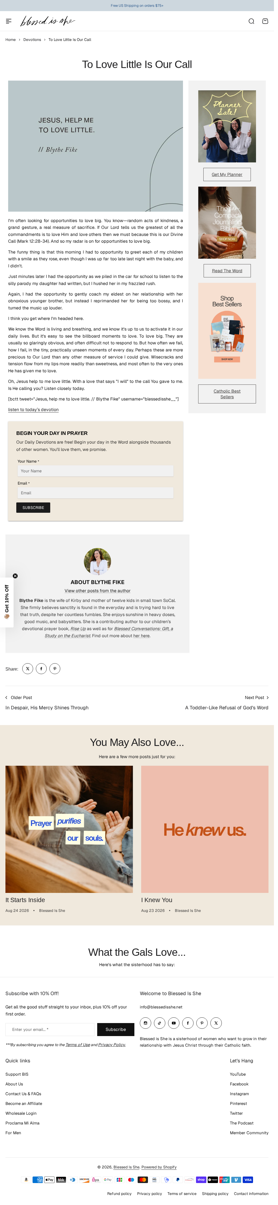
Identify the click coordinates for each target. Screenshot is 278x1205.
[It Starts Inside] (69, 829)
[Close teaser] (15, 576)
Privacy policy (149, 1193)
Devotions (32, 39)
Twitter (236, 1113)
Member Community (249, 1132)
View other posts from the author (98, 591)
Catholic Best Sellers (227, 394)
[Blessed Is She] (47, 21)
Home (10, 39)
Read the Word (227, 271)
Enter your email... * (30, 1029)
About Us (14, 1084)
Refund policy (119, 1193)
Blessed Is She (126, 1167)
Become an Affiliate (23, 1103)
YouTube (238, 1074)
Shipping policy (215, 1193)
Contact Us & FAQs (23, 1093)
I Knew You (156, 899)
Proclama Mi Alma (22, 1123)
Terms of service (182, 1193)
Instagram (239, 1093)
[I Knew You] (205, 829)
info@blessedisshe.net (161, 1006)
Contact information (251, 1193)
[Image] (227, 126)
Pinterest (238, 1103)
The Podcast (242, 1123)
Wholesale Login (21, 1113)
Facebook (239, 1084)
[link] (27, 668)
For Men (13, 1132)
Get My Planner (227, 174)
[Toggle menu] (9, 21)
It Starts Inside (25, 899)
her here (141, 636)
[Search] (251, 21)
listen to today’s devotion (33, 409)
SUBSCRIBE (33, 507)
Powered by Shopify (159, 1167)
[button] (7, 602)
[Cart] (265, 21)
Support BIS (17, 1074)
